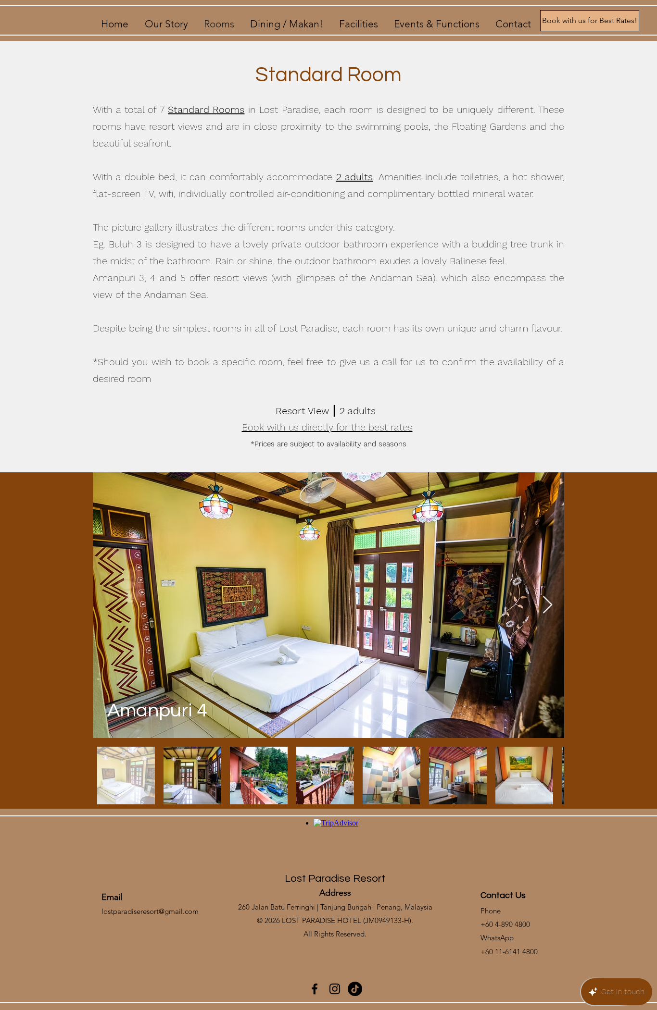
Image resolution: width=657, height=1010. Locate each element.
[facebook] (314, 989)
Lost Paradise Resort (335, 878)
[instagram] (335, 989)
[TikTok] (355, 989)
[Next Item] (547, 605)
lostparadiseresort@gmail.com (150, 911)
